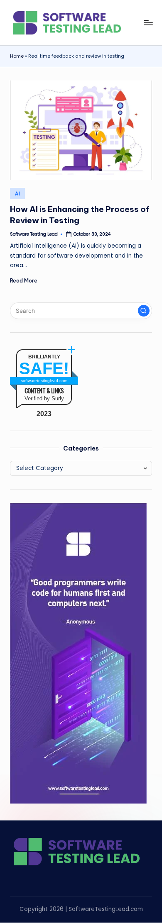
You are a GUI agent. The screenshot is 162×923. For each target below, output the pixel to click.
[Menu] (148, 22)
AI (17, 193)
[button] (144, 311)
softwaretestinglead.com (44, 380)
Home (17, 56)
